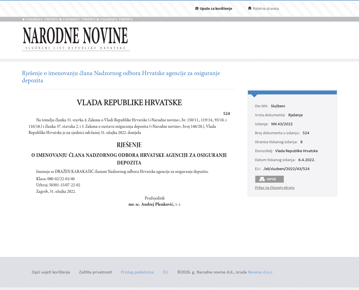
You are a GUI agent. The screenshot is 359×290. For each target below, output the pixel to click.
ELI (165, 272)
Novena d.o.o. (260, 272)
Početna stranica (266, 9)
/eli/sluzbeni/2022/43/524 (287, 169)
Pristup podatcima (137, 272)
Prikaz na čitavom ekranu (274, 188)
